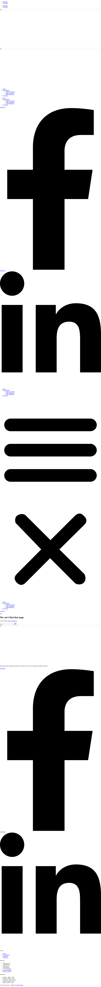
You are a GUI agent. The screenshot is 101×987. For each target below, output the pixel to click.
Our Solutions (6, 90)
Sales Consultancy (10, 93)
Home (4, 89)
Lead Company (19, 985)
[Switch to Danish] (52, 2)
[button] (50, 499)
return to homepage (12, 621)
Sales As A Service (10, 91)
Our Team (5, 95)
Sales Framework (10, 94)
